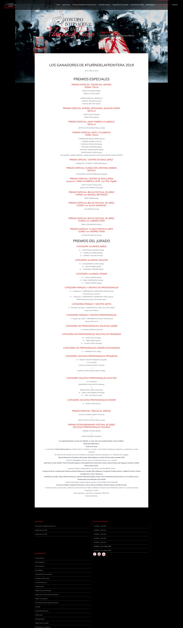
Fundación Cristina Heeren (42, 578)
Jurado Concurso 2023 (41, 534)
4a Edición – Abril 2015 (100, 538)
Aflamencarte (39, 615)
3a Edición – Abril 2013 (100, 534)
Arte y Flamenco (39, 566)
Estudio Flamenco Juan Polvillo (43, 574)
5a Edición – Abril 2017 (100, 542)
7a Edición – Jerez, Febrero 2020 (102, 550)
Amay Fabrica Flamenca (41, 611)
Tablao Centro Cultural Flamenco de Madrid (46, 594)
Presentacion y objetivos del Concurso (45, 526)
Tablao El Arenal (39, 586)
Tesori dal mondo (40, 619)
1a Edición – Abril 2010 (100, 526)
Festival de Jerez (39, 558)
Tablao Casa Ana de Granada (43, 590)
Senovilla (37, 606)
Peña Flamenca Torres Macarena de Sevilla (46, 602)
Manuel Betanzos (40, 562)
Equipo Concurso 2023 (41, 530)
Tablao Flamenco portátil (42, 623)
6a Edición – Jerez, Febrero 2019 (102, 546)
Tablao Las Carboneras (41, 598)
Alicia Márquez (39, 570)
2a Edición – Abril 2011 (100, 530)
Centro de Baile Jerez (41, 582)
